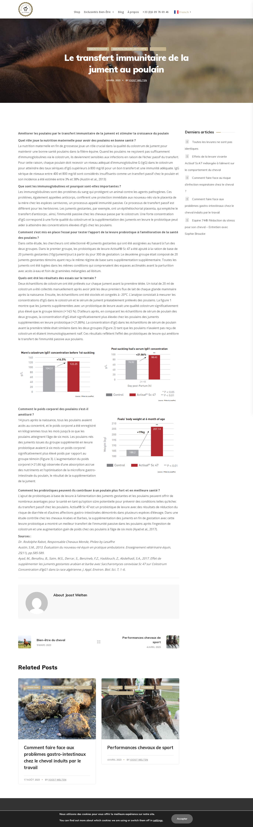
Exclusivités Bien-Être (97, 12)
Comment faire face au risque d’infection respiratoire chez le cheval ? (209, 184)
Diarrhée (131, 687)
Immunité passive (98, 49)
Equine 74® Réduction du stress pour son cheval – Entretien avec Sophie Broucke (210, 226)
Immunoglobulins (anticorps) (129, 49)
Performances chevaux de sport (140, 747)
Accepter (182, 819)
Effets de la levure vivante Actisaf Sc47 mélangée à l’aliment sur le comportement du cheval (209, 163)
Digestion (33, 687)
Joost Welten (138, 80)
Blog (121, 12)
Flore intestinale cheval (58, 687)
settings (158, 820)
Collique (116, 687)
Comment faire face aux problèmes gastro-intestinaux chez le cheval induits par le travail (209, 205)
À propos (133, 12)
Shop (77, 12)
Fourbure (147, 687)
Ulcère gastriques (121, 693)
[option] (57, 731)
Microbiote (158, 49)
